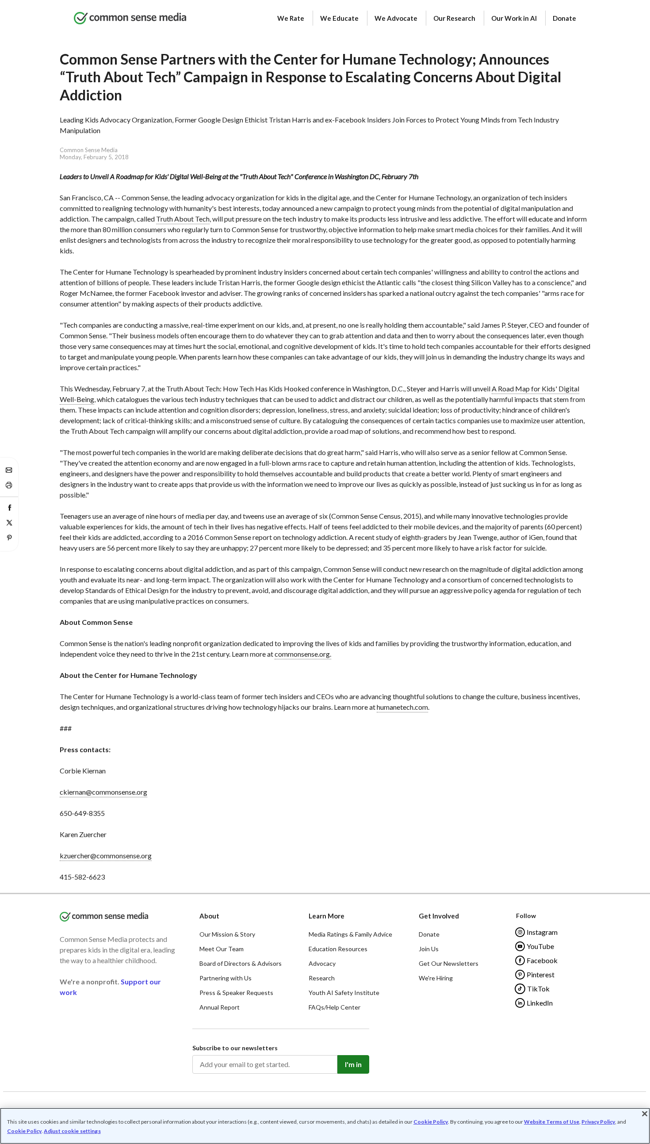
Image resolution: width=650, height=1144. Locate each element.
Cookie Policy (430, 1121)
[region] (325, 1126)
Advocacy (322, 963)
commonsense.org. (303, 654)
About (209, 916)
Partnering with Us (225, 978)
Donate (564, 18)
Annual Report (219, 1007)
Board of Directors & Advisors (240, 963)
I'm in (353, 1064)
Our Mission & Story (227, 934)
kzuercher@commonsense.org (106, 855)
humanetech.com (402, 707)
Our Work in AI (514, 18)
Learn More (326, 916)
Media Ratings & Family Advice (350, 934)
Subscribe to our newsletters (235, 1048)
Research (322, 978)
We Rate (290, 18)
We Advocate (396, 18)
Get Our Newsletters (448, 963)
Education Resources (338, 949)
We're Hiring (436, 978)
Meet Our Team (221, 949)
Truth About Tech (183, 218)
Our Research (454, 18)
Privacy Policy (598, 1121)
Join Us (429, 949)
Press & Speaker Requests (236, 992)
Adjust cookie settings (72, 1131)
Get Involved (439, 916)
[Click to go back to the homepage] (130, 19)
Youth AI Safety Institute (344, 992)
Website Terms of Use (551, 1121)
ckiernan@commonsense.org (103, 792)
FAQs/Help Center (334, 1007)
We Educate (339, 18)
